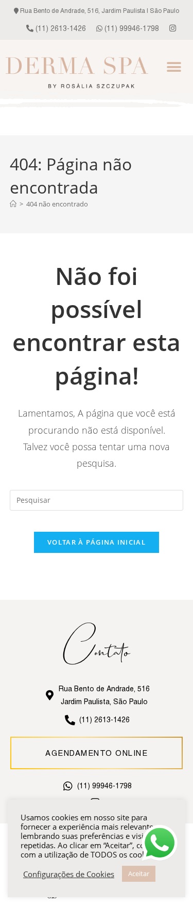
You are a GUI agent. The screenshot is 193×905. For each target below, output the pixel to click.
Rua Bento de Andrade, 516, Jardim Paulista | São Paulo (99, 10)
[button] (173, 66)
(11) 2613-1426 (59, 28)
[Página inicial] (13, 204)
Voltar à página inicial (96, 542)
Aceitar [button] (138, 873)
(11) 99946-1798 (130, 28)
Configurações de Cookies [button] (68, 874)
